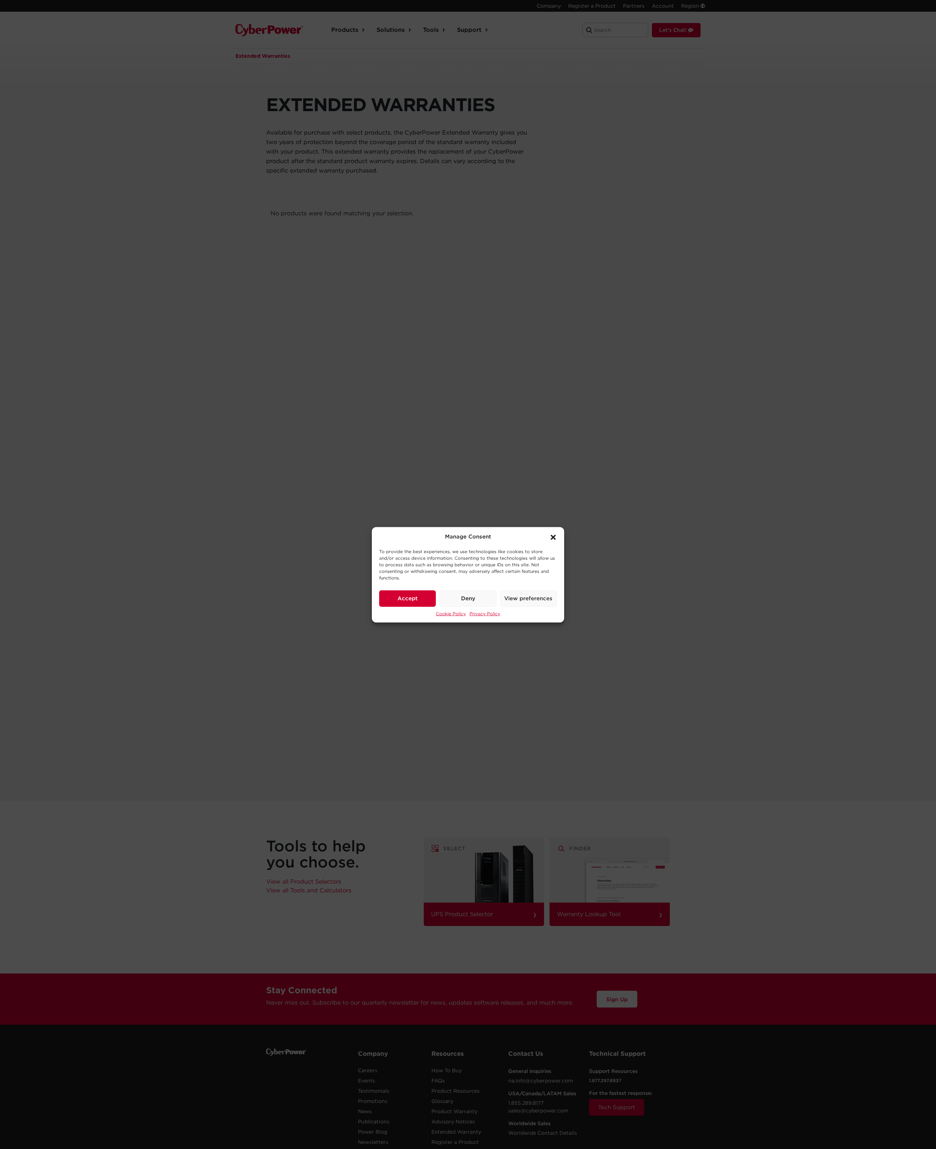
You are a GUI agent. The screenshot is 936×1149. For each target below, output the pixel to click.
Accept (407, 598)
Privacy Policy (484, 613)
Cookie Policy (451, 613)
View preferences (528, 598)
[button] (553, 536)
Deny (468, 598)
